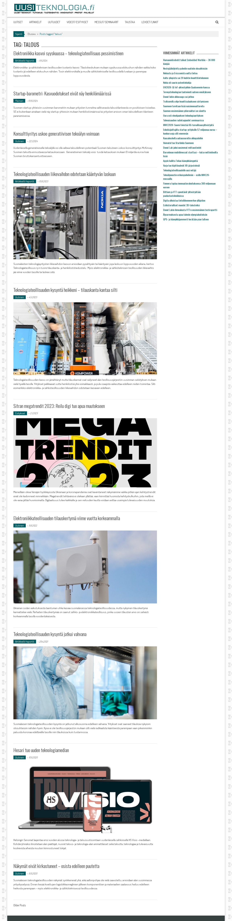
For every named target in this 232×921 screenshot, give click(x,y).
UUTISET (18, 22)
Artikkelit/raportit (24, 60)
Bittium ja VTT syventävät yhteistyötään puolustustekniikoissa (182, 194)
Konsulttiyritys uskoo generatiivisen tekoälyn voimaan (56, 133)
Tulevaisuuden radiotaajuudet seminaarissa (183, 120)
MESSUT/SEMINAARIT (106, 22)
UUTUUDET (54, 22)
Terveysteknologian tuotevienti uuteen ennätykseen (187, 92)
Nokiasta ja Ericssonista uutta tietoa (180, 73)
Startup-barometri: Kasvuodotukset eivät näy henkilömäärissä (62, 93)
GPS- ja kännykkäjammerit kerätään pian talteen (186, 219)
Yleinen (19, 100)
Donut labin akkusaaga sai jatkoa (178, 96)
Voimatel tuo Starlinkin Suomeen (178, 143)
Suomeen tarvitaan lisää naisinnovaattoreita (183, 106)
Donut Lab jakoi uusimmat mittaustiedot (182, 147)
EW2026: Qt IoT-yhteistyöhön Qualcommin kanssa (186, 87)
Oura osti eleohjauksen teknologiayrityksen (183, 115)
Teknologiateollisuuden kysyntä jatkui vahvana (49, 633)
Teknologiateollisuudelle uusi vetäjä (179, 170)
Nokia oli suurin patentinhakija (177, 82)
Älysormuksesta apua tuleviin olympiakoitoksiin (185, 214)
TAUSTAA (130, 22)
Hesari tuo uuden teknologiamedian (41, 750)
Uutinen (19, 141)
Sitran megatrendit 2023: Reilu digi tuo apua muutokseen (59, 405)
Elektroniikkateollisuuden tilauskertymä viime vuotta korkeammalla (66, 518)
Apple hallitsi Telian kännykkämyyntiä (180, 161)
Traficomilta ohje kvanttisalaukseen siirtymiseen (185, 101)
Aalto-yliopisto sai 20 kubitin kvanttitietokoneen (185, 78)
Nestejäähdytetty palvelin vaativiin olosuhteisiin (185, 68)
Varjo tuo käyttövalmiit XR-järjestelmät (181, 165)
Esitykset (20, 413)
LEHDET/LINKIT (150, 22)
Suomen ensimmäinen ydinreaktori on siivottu (184, 111)
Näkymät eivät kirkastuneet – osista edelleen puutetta (56, 865)
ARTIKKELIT (35, 22)
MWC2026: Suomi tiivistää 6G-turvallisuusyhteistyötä (188, 125)
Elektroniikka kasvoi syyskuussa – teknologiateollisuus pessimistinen (68, 53)
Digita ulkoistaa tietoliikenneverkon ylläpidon (184, 200)
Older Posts (19, 905)
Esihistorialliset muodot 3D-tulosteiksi (181, 205)
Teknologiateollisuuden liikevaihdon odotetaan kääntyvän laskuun (64, 173)
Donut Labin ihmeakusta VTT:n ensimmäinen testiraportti (190, 210)
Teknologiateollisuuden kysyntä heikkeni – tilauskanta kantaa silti (65, 289)
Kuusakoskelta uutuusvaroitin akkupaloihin (183, 138)
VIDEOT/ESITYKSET (77, 22)
